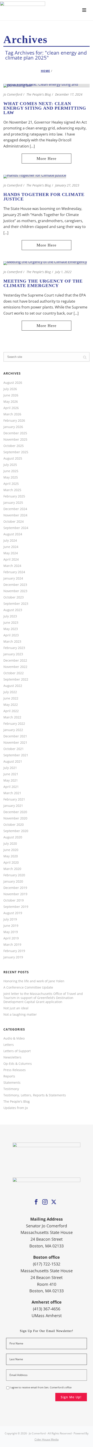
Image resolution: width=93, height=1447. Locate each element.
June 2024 (10, 547)
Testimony (11, 1089)
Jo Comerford (12, 94)
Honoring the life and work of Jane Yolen (33, 981)
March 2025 (12, 490)
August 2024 (12, 534)
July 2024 (10, 540)
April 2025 (11, 484)
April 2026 (11, 408)
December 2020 (15, 812)
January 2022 (13, 730)
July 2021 (10, 768)
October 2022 (13, 673)
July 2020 (10, 844)
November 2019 (15, 894)
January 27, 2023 (67, 185)
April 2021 (11, 787)
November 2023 (15, 591)
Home (45, 71)
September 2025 (15, 452)
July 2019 (10, 919)
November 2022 (15, 667)
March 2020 (12, 869)
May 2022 (10, 705)
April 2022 (11, 711)
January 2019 (13, 957)
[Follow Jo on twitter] (53, 1202)
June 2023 (10, 623)
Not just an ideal (15, 1008)
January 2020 (13, 881)
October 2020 (13, 825)
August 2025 (12, 458)
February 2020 (14, 875)
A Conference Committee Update (28, 987)
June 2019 (10, 926)
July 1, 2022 (63, 272)
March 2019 (12, 945)
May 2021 (10, 780)
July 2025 (10, 465)
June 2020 (10, 850)
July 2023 (10, 616)
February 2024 (14, 572)
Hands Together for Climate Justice (43, 196)
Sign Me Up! (71, 1397)
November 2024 (15, 515)
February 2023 (14, 648)
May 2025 (10, 477)
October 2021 (13, 749)
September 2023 (15, 604)
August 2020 (12, 837)
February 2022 (14, 724)
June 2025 (10, 471)
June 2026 (10, 395)
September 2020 (15, 831)
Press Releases (14, 1070)
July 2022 (10, 692)
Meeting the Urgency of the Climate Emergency (43, 283)
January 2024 (13, 578)
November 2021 (15, 743)
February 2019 (14, 951)
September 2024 (15, 528)
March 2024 (12, 566)
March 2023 (12, 642)
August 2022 (12, 686)
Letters (8, 1045)
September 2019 (15, 907)
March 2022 (12, 717)
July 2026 (10, 389)
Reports (9, 1076)
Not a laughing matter (20, 1014)
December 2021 (15, 736)
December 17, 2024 (68, 94)
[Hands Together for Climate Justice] (34, 176)
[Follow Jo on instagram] (45, 1202)
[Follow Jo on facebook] (36, 1202)
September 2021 (15, 755)
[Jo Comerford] (46, 10)
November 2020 (15, 818)
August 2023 (12, 610)
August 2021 (12, 761)
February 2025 (14, 496)
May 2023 (10, 629)
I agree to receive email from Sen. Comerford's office (41, 1387)
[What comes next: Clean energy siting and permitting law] (46, 85)
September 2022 (15, 679)
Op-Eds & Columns (17, 1064)
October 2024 (13, 522)
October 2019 (13, 900)
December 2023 (15, 585)
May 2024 (10, 553)
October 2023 (13, 597)
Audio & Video (14, 1038)
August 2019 (12, 913)
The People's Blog (38, 94)
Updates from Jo (15, 1108)
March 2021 (12, 793)
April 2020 (11, 862)
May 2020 (10, 856)
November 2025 (15, 439)
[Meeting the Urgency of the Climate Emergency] (45, 262)
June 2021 (10, 774)
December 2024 (15, 509)
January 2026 (13, 427)
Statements (12, 1083)
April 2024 (11, 559)
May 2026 (10, 402)
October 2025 (13, 446)
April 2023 (11, 635)
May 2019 (10, 932)
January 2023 (13, 654)
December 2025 (15, 433)
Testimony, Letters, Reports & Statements (34, 1095)
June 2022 (10, 698)
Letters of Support (17, 1051)
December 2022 (15, 660)
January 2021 (13, 806)
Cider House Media (47, 1439)
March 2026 (12, 414)
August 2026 (12, 383)
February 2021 (14, 799)
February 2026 (14, 421)
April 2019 (11, 938)
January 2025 (13, 503)
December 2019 (15, 888)
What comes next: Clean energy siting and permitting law (44, 108)
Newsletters (12, 1057)
